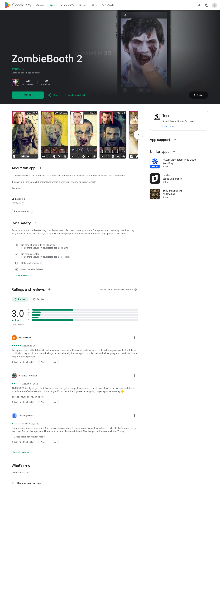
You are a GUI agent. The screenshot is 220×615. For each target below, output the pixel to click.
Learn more (26, 248)
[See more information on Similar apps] (174, 151)
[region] (57, 82)
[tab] (40, 5)
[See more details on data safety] (22, 275)
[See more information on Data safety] (35, 223)
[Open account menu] (214, 5)
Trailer (198, 95)
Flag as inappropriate (26, 482)
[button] (25, 135)
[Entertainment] (22, 211)
